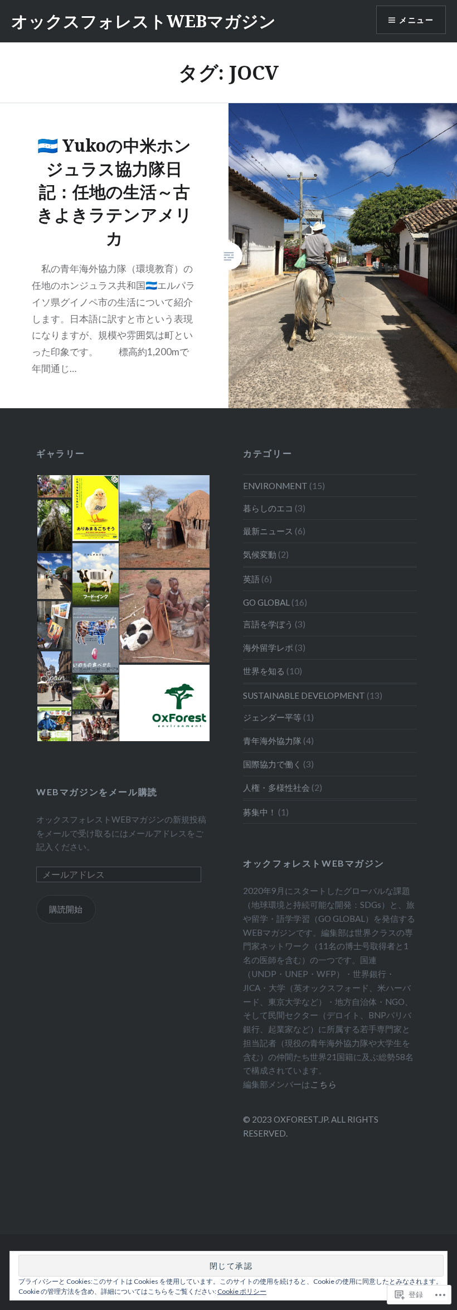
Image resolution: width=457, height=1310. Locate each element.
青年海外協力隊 (272, 741)
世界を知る (264, 671)
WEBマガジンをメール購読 (97, 791)
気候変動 (259, 554)
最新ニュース (268, 531)
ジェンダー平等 (272, 717)
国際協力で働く (272, 764)
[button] (53, 486)
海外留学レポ (268, 647)
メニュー (416, 20)
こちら (323, 1084)
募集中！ (259, 812)
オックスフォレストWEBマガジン (143, 20)
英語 (251, 579)
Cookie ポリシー (241, 1291)
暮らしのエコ (268, 508)
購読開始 (65, 909)
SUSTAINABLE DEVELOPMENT (304, 695)
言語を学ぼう (268, 624)
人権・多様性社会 (276, 787)
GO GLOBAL (266, 602)
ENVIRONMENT (275, 486)
